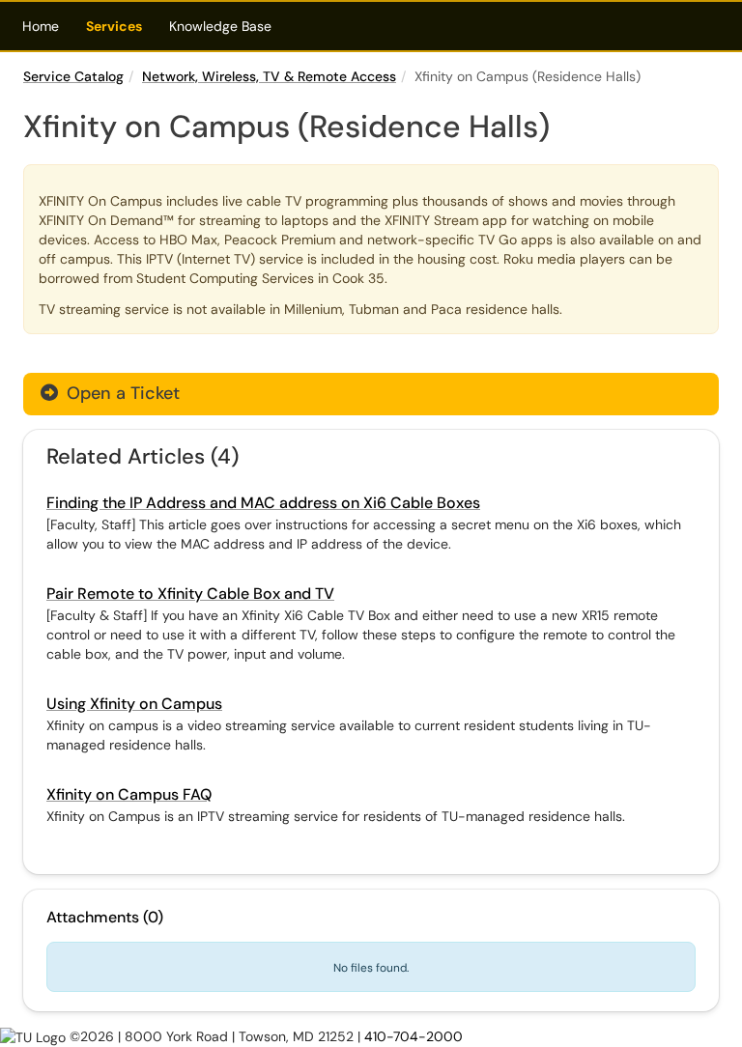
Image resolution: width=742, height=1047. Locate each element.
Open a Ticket (121, 393)
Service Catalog (73, 76)
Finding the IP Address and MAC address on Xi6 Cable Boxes (263, 503)
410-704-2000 (413, 1036)
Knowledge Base (220, 26)
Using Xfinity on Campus (134, 703)
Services (114, 26)
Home (40, 26)
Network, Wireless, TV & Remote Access (269, 76)
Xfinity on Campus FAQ (129, 794)
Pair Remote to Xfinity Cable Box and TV (190, 593)
